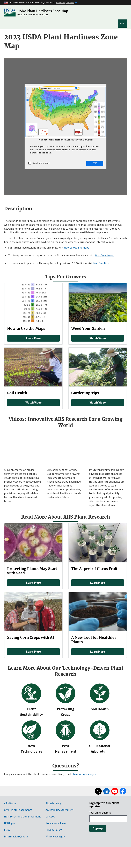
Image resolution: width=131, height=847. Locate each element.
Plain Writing (53, 803)
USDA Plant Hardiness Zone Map (42, 10)
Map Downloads (104, 255)
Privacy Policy (54, 829)
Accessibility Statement (60, 809)
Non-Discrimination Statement (22, 816)
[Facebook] (123, 791)
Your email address (100, 812)
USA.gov (50, 816)
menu (122, 23)
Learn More (33, 338)
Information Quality (16, 836)
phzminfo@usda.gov (84, 774)
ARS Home (10, 803)
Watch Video (98, 338)
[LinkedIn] (106, 791)
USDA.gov (9, 823)
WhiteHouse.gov (55, 836)
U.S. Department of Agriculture (32, 14)
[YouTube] (115, 791)
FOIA (7, 829)
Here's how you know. (65, 2)
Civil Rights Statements (18, 809)
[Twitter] (98, 791)
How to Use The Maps (76, 247)
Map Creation (101, 263)
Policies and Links (56, 823)
